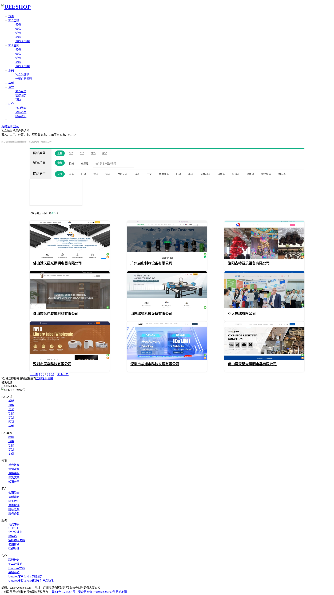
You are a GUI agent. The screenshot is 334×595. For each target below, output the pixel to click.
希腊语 (235, 174)
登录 (16, 126)
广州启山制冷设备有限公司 (151, 263)
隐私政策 (13, 509)
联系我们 (20, 116)
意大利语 (205, 174)
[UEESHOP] (16, 7)
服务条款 (13, 513)
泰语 (190, 174)
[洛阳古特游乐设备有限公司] (264, 257)
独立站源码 (22, 74)
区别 (11, 421)
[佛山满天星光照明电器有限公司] (70, 257)
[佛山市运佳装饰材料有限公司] (70, 308)
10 (52, 374)
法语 (107, 174)
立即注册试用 (44, 378)
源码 (11, 70)
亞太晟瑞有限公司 (242, 314)
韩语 (178, 174)
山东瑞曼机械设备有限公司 (151, 314)
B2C (82, 153)
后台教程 (13, 464)
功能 (18, 37)
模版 (11, 401)
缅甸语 (282, 174)
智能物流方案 (16, 540)
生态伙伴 (13, 505)
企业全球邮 (15, 532)
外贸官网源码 (23, 78)
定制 (11, 417)
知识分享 (13, 481)
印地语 (221, 174)
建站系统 (13, 572)
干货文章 (13, 477)
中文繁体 (266, 174)
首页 (11, 16)
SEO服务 (20, 91)
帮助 (18, 99)
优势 (18, 32)
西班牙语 (122, 174)
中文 (149, 174)
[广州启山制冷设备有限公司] (167, 257)
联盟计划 (13, 559)
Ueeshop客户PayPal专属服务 (25, 576)
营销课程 (13, 469)
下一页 (64, 374)
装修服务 (20, 95)
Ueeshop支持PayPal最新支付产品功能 (31, 580)
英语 (71, 174)
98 (58, 374)
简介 (11, 103)
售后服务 (13, 524)
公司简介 (20, 108)
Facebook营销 (16, 568)
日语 (83, 174)
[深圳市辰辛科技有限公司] (70, 358)
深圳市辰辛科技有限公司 (52, 364)
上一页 (34, 374)
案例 (11, 82)
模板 (18, 24)
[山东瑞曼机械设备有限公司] (167, 308)
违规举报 (13, 548)
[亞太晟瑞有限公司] (264, 308)
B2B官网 (13, 45)
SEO (93, 153)
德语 (95, 174)
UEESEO (13, 528)
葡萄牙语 (164, 174)
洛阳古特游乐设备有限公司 (249, 263)
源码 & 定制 (22, 41)
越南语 (250, 174)
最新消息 (20, 112)
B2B (71, 153)
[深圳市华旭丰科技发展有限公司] (167, 358)
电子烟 (84, 163)
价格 (18, 28)
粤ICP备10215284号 (63, 591)
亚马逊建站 (15, 564)
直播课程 (13, 473)
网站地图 (121, 591)
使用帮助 (13, 544)
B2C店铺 (13, 20)
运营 (11, 87)
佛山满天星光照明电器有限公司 (57, 263)
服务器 (12, 536)
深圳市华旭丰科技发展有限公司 (154, 364)
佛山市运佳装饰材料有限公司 (55, 314)
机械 (71, 163)
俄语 (137, 174)
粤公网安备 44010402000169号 (96, 591)
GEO (104, 153)
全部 (59, 153)
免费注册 (7, 126)
